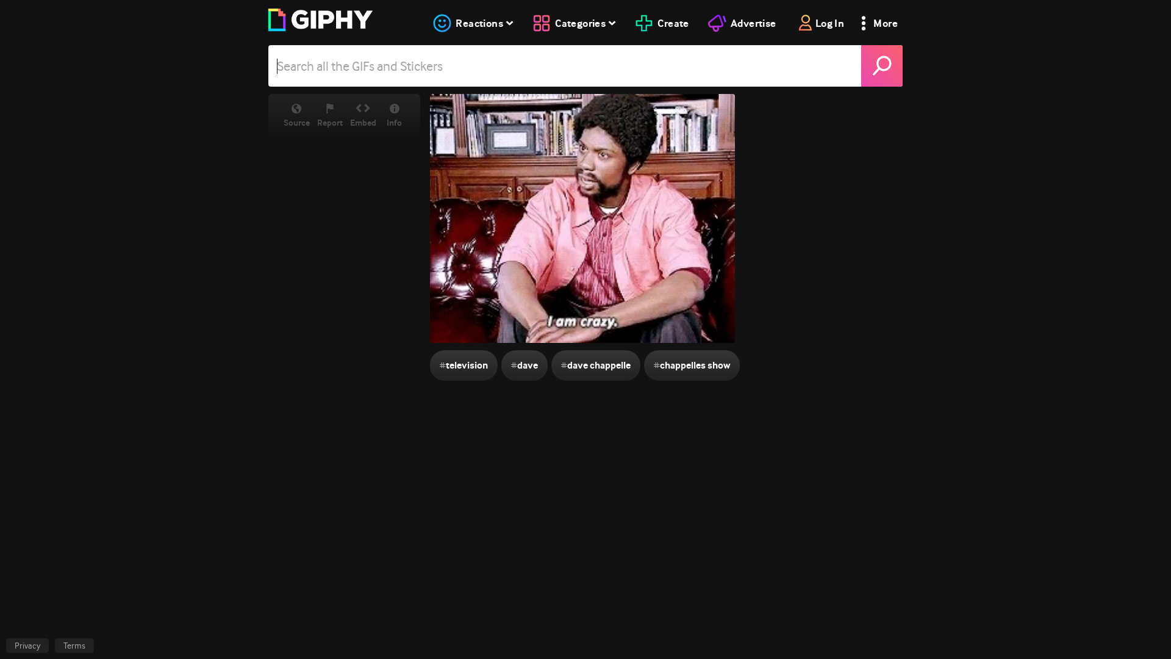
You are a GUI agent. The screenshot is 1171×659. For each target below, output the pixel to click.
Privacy (27, 645)
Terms (74, 645)
